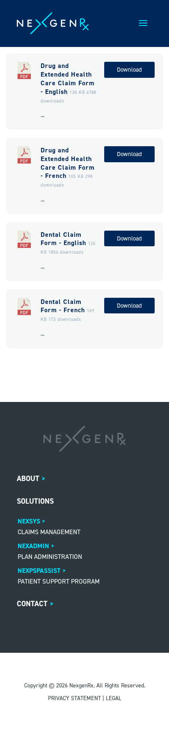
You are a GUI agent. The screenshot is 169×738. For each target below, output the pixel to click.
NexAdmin (33, 546)
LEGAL (113, 698)
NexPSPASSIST (39, 570)
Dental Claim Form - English (63, 239)
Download (129, 69)
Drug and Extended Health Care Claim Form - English (68, 78)
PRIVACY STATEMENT (74, 698)
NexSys (29, 521)
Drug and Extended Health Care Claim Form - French (68, 163)
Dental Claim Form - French (63, 306)
